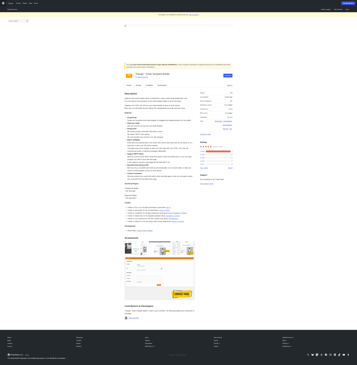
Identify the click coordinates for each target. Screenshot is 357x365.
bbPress (286, 343)
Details (129, 85)
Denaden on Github (173, 216)
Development (162, 85)
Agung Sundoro (143, 77)
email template (227, 121)
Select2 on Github (178, 221)
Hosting (9, 343)
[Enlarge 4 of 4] (192, 259)
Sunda (27, 355)
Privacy (9, 346)
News (9, 340)
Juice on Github (164, 210)
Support (229, 85)
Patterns (78, 346)
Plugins (78, 343)
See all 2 (229, 117)
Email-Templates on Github (177, 213)
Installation (149, 85)
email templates (227, 125)
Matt (285, 340)
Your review (204, 168)
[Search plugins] (27, 21)
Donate (217, 343)
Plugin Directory (12, 9)
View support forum (206, 184)
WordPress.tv (150, 346)
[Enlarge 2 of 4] (168, 244)
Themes (78, 340)
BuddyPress (287, 346)
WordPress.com (288, 337)
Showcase (79, 337)
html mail (225, 129)
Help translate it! (194, 14)
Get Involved (218, 337)
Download (228, 75)
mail (230, 129)
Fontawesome (173, 219)
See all (230, 168)
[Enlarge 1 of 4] (144, 244)
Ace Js (168, 207)
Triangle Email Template (144, 231)
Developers (148, 343)
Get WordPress (348, 3)
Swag (216, 346)
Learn (146, 337)
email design (218, 121)
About (9, 337)
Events (216, 340)
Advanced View (205, 134)
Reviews (138, 85)
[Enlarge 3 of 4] (192, 244)
